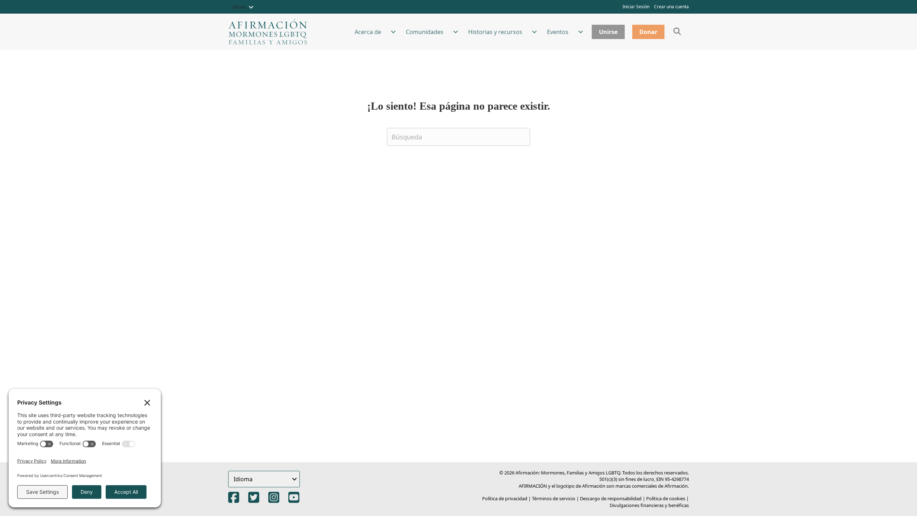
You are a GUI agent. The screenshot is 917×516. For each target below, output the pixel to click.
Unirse (608, 32)
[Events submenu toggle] (580, 32)
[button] (251, 7)
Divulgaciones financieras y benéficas (649, 505)
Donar (648, 32)
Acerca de (368, 32)
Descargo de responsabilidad (611, 498)
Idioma (239, 7)
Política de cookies (665, 498)
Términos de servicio (553, 498)
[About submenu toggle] (393, 32)
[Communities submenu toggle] (455, 32)
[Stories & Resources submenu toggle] (534, 32)
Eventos (557, 32)
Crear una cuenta (671, 7)
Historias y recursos (495, 32)
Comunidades (424, 32)
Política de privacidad (504, 498)
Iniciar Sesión (636, 7)
